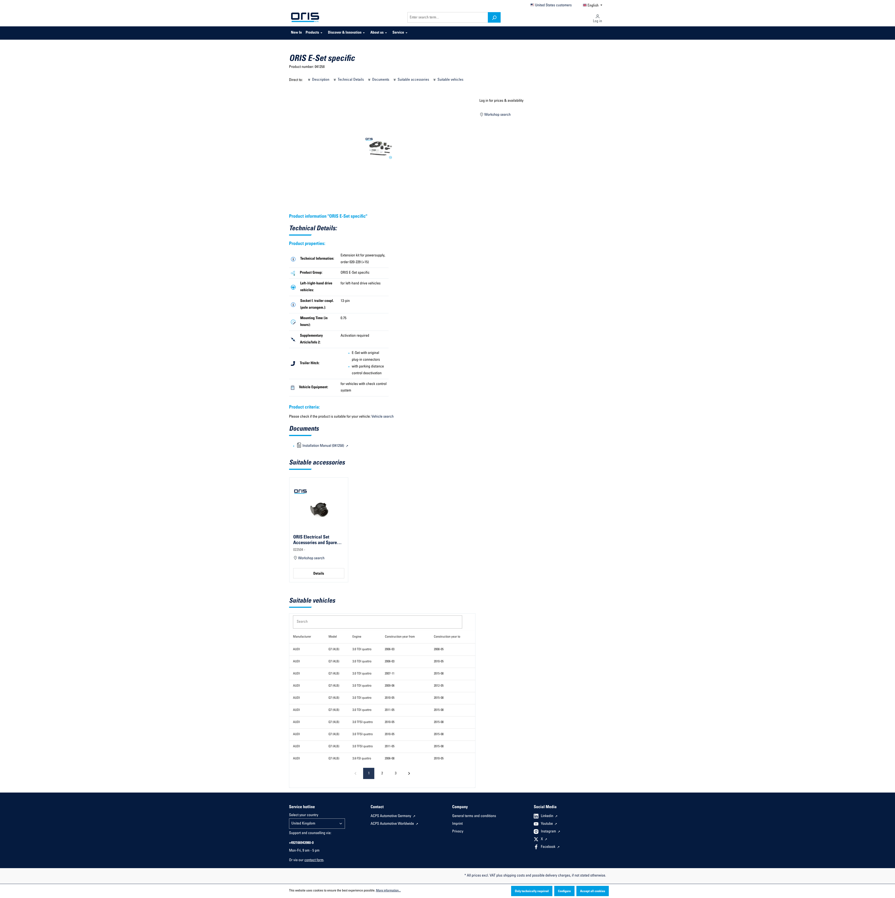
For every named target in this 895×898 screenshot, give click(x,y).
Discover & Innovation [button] (344, 33)
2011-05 (390, 710)
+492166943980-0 (301, 843)
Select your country (303, 815)
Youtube (547, 824)
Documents (380, 80)
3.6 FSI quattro (361, 758)
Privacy (457, 832)
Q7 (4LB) (333, 649)
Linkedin (547, 816)
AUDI (296, 649)
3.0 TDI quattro (362, 649)
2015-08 (439, 673)
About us (377, 33)
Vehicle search (383, 417)
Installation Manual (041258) (323, 446)
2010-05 (439, 661)
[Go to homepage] (305, 17)
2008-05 (439, 649)
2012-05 (439, 686)
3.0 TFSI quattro (362, 722)
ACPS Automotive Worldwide (393, 824)
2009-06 (390, 686)
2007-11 (390, 673)
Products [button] (312, 33)
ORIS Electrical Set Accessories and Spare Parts (315, 540)
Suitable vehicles (450, 80)
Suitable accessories (413, 80)
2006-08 (390, 758)
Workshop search (497, 115)
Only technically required (532, 891)
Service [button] (398, 33)
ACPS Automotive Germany (391, 816)
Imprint (457, 824)
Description (320, 80)
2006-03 (390, 649)
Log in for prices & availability (501, 101)
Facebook (548, 847)
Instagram (549, 832)
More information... (388, 890)
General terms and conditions (474, 816)
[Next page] (409, 773)
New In (296, 33)
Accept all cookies (592, 891)
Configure (564, 891)
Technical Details (350, 80)
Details (318, 574)
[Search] (494, 17)
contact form (314, 860)
